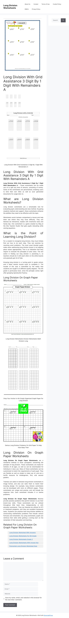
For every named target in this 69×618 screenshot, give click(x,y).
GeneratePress (48, 615)
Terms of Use (46, 4)
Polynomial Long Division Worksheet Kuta (23, 546)
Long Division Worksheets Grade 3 (21, 539)
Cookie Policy (57, 4)
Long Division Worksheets (10, 6)
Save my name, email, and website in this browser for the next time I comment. (23, 599)
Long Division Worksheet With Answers (22, 532)
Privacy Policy (36, 9)
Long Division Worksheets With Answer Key (24, 543)
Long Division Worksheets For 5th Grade (22, 536)
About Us (27, 4)
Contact (36, 4)
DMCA (27, 9)
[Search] (63, 20)
